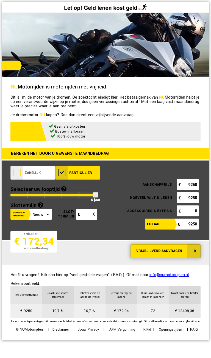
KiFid (147, 329)
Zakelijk (32, 172)
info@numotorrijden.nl (169, 275)
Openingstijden (170, 329)
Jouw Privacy (88, 329)
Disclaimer (60, 329)
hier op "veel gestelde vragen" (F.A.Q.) (90, 275)
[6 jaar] (95, 194)
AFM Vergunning (122, 329)
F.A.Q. (194, 329)
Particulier (80, 172)
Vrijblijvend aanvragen (159, 250)
